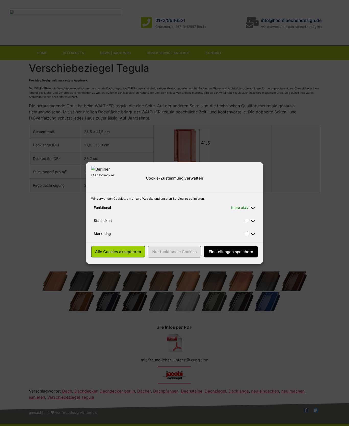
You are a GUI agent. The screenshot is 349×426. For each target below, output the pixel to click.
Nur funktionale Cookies (174, 251)
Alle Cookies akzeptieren (118, 251)
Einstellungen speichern (231, 251)
